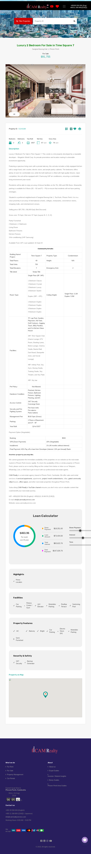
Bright (42, 631)
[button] (47, 698)
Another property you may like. (21, 454)
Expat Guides (54, 770)
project (44, 478)
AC (17, 631)
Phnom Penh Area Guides (57, 785)
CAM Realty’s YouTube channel (29, 487)
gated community (74, 478)
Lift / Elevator (41, 605)
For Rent (10, 767)
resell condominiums (55, 478)
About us (52, 767)
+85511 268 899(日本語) (78, 7)
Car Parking (19, 605)
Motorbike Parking (52, 605)
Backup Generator (30, 662)
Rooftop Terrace (64, 605)
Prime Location (19, 581)
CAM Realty (13, 475)
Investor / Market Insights (57, 776)
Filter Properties (24, 21)
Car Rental (11, 778)
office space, (23, 482)
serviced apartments (24, 478)
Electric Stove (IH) (62, 631)
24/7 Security (19, 662)
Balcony (32, 631)
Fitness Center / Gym (29, 605)
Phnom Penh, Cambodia (16, 789)
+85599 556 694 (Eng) (79, 5)
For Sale (10, 770)
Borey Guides (54, 780)
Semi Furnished (19, 639)
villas (11, 482)
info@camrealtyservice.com (24, 500)
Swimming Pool (76, 605)
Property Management (15, 774)
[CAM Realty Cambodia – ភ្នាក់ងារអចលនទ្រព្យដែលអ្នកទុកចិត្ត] (37, 6)
